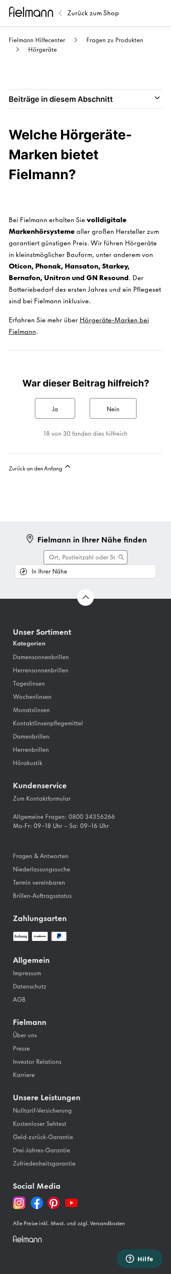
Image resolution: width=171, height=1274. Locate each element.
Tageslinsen (29, 683)
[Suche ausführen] (85, 557)
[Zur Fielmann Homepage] (32, 13)
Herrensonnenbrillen (40, 670)
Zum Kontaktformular (42, 798)
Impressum (27, 973)
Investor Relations (37, 1061)
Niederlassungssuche (41, 869)
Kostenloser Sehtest (39, 1124)
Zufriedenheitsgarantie (44, 1163)
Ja (55, 409)
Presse (21, 1048)
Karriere (24, 1075)
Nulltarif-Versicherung (42, 1110)
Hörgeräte (42, 49)
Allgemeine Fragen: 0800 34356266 (64, 817)
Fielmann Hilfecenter (37, 40)
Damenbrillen (31, 736)
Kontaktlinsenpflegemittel (48, 723)
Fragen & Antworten (40, 856)
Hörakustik (27, 763)
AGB (19, 999)
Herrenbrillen (31, 749)
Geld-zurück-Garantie (43, 1137)
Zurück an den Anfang (36, 468)
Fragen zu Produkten (114, 40)
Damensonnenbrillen (41, 657)
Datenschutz (29, 986)
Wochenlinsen (32, 697)
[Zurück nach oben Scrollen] (85, 597)
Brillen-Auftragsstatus (42, 896)
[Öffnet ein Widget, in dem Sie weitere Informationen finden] (140, 1259)
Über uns (25, 1035)
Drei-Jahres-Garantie (41, 1150)
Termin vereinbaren (39, 882)
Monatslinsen (31, 710)
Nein (113, 409)
